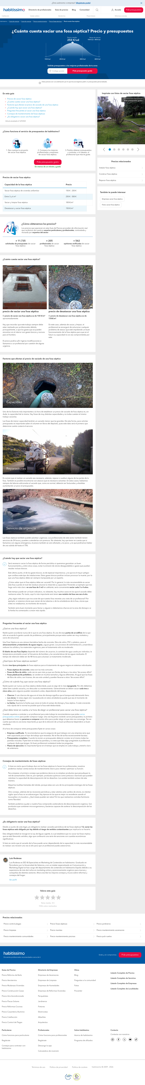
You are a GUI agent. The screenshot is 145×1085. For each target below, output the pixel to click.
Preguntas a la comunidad (85, 980)
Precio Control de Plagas (12, 1022)
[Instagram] (113, 1040)
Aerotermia (61, 16)
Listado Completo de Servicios (123, 978)
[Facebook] (118, 1040)
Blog (74, 10)
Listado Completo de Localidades (124, 989)
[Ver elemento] (110, 149)
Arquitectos (43, 1022)
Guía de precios (61, 10)
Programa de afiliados (83, 1041)
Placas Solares (91, 16)
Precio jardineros (104, 924)
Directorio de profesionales (40, 10)
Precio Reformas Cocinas (12, 1007)
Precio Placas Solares (10, 1001)
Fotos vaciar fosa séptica (111, 205)
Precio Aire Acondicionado (13, 996)
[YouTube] (130, 1040)
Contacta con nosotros (120, 1034)
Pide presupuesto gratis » (133, 100)
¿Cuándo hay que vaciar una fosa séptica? (24, 108)
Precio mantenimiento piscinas (62, 936)
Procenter (78, 991)
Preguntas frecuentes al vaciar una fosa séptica (26, 111)
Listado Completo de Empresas (124, 983)
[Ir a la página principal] (14, 10)
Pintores (41, 1007)
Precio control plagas (12, 924)
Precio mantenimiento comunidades (18, 936)
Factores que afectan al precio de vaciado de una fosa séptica (32, 105)
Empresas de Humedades (48, 986)
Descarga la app (45, 1046)
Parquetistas (43, 996)
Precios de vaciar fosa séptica (19, 99)
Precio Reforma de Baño (12, 975)
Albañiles (42, 1017)
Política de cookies (79, 1067)
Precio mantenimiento (40, 21)
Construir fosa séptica (108, 174)
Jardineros (42, 1001)
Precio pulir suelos (104, 936)
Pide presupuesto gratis (82, 71)
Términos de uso (38, 1067)
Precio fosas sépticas (55, 21)
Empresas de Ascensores (48, 975)
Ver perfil (13, 880)
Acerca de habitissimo (83, 1035)
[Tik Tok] (136, 1040)
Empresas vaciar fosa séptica (112, 199)
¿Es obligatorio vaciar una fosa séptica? (23, 117)
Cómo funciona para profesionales (52, 1035)
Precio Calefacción (9, 1017)
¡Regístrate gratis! (83, 3)
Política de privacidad (59, 1067)
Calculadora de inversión (48, 1051)
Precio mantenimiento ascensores (110, 930)
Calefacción (5, 16)
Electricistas (43, 1012)
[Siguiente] (138, 149)
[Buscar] (97, 10)
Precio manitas (56, 930)
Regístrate (6, 1041)
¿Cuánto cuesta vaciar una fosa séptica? (23, 102)
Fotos (76, 986)
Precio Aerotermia (9, 980)
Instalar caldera (34, 16)
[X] (124, 1040)
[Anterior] (104, 149)
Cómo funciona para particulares (15, 1035)
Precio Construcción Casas (13, 991)
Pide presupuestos (133, 10)
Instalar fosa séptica (107, 168)
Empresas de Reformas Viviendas (51, 991)
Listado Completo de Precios (122, 973)
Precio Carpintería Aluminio (13, 1012)
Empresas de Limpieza (47, 980)
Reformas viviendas (121, 16)
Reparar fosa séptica (107, 180)
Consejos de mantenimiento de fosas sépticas (26, 114)
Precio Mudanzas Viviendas (13, 986)
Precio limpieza (10, 930)
